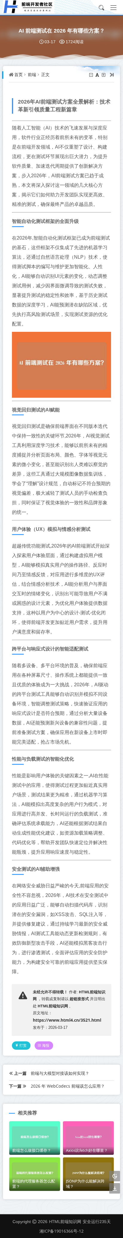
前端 (32, 74)
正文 (45, 74)
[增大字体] (104, 75)
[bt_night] (114, 1176)
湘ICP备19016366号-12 (61, 1231)
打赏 (23, 1045)
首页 (18, 74)
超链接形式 (79, 998)
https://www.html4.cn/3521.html (67, 1020)
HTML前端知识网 (53, 1006)
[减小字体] (91, 75)
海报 (45, 1045)
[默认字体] (97, 75)
